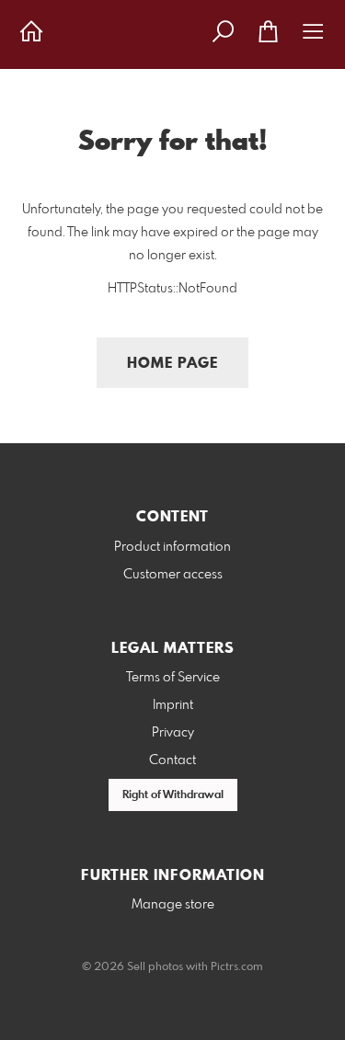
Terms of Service (173, 677)
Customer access (173, 574)
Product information (172, 547)
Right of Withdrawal (173, 795)
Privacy (173, 732)
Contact (172, 760)
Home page (172, 363)
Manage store (173, 904)
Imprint (173, 705)
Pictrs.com (237, 967)
